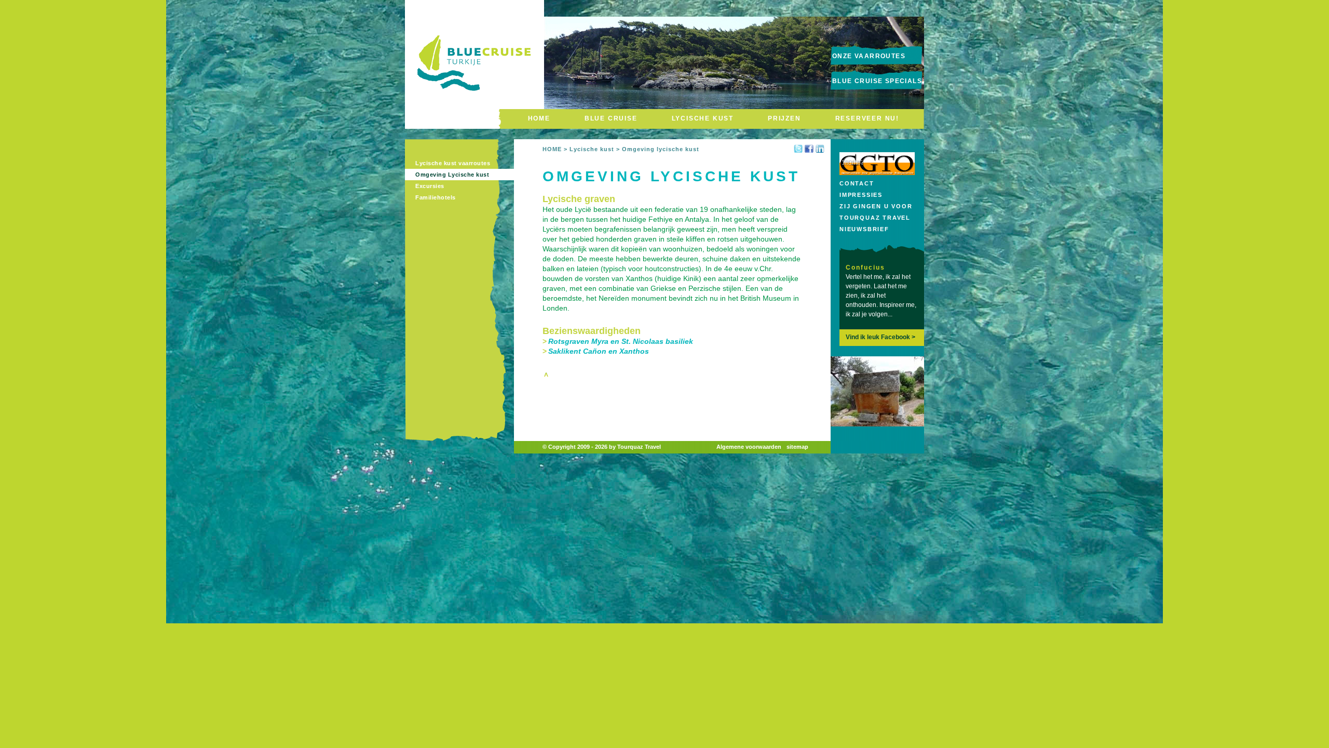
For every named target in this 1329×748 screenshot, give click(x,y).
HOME (539, 118)
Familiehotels (435, 197)
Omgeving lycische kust (660, 149)
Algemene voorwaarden (748, 447)
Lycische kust (591, 149)
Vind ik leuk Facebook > (880, 337)
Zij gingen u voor (876, 206)
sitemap (797, 447)
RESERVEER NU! (867, 118)
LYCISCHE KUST (703, 118)
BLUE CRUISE (611, 118)
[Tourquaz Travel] (474, 105)
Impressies (861, 195)
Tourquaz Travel (875, 218)
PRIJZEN (784, 118)
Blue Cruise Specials (877, 81)
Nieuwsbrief (864, 229)
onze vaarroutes (868, 56)
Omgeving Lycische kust (452, 174)
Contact (856, 183)
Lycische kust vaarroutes (452, 163)
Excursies (429, 186)
